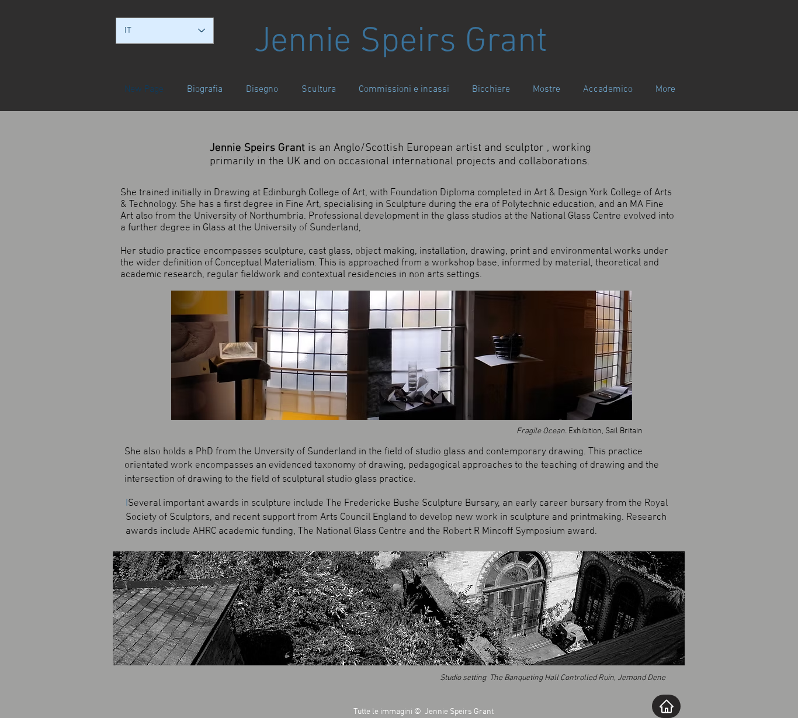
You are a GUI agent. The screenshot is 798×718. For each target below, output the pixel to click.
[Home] (666, 706)
